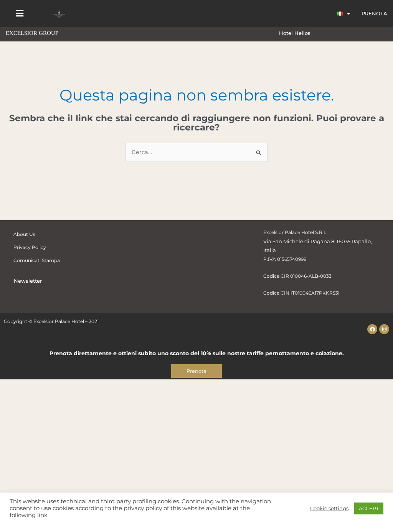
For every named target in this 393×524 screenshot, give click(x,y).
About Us (24, 234)
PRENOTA (374, 13)
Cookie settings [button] (329, 508)
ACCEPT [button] (369, 508)
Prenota (196, 371)
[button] (19, 13)
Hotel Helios (294, 33)
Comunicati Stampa (36, 260)
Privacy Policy (29, 247)
